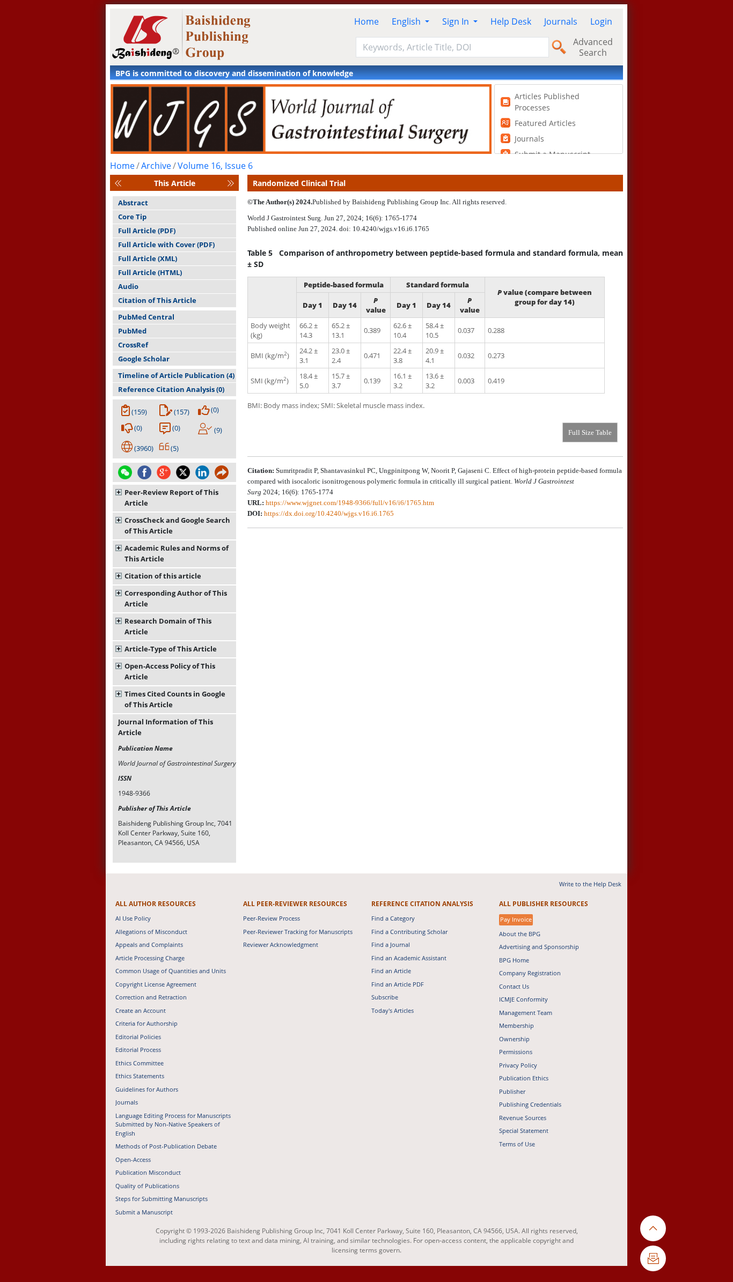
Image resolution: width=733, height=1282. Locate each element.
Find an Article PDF (397, 984)
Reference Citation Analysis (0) (171, 389)
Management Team (525, 1013)
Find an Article (391, 971)
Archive (156, 166)
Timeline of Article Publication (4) (176, 375)
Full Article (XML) (147, 258)
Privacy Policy (518, 1065)
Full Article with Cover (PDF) (166, 244)
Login (601, 21)
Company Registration (530, 973)
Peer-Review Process (271, 918)
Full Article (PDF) (146, 230)
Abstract (133, 203)
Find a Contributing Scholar (409, 932)
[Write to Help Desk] (653, 1258)
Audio (128, 286)
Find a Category (393, 918)
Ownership (514, 1039)
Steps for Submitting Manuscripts (161, 1199)
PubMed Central (146, 317)
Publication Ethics (523, 1078)
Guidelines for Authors (146, 1089)
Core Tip (132, 216)
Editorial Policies (138, 1037)
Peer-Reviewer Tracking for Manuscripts (298, 932)
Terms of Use (517, 1144)
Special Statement (523, 1131)
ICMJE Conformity (523, 999)
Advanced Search (593, 47)
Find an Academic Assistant (408, 958)
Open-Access (133, 1159)
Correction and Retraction (151, 997)
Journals (560, 21)
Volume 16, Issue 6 (215, 166)
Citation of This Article (157, 300)
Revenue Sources (522, 1118)
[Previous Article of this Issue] (118, 183)
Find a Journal (390, 944)
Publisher (512, 1091)
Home (366, 21)
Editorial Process (138, 1050)
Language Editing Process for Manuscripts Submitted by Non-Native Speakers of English (173, 1124)
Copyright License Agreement (155, 984)
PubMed (132, 331)
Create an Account (140, 1010)
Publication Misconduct (148, 1172)
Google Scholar (144, 359)
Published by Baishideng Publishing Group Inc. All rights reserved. (409, 202)
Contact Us (514, 986)
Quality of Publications (147, 1186)
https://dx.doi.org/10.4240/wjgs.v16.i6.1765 (329, 513)
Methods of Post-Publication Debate (166, 1146)
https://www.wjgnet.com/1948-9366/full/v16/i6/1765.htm (350, 503)
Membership (516, 1025)
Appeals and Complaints (149, 944)
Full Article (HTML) (150, 272)
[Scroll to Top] (653, 1228)
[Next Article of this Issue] (230, 183)
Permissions (515, 1052)
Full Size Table (590, 432)
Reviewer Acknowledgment (280, 944)
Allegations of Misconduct (151, 932)
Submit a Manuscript (144, 1212)
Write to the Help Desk (590, 884)
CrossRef (133, 345)
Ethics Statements (139, 1076)
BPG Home (514, 960)
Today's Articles (392, 1010)
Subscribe (384, 997)
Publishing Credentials (530, 1104)
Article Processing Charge (150, 958)
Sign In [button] (456, 21)
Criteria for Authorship (146, 1023)
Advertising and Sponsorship (539, 947)
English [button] (407, 21)
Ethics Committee (139, 1063)
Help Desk (510, 21)
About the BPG (519, 934)
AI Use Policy (133, 918)
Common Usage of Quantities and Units (170, 971)
